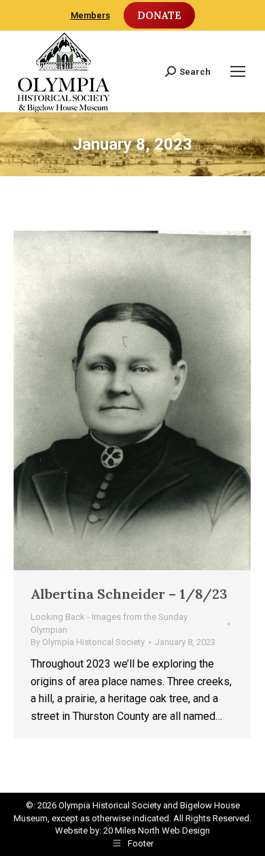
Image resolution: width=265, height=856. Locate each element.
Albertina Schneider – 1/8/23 (129, 593)
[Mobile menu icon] (237, 71)
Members (90, 15)
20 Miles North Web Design (156, 830)
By (88, 642)
